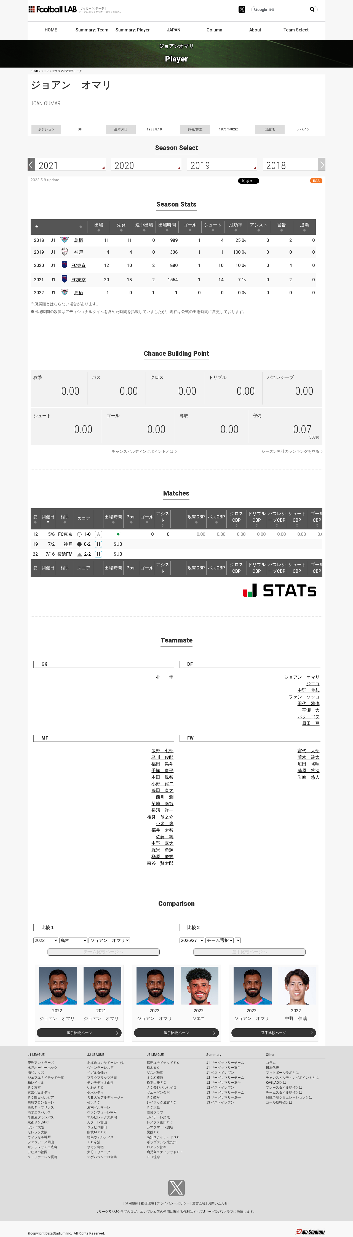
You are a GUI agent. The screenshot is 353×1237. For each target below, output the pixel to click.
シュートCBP (297, 517)
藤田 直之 (162, 790)
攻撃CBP (196, 517)
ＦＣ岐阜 (153, 1097)
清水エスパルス (39, 1112)
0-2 (87, 544)
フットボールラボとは (282, 1073)
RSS (316, 181)
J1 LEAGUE (36, 1055)
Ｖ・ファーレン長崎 (42, 1157)
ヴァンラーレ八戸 (100, 1068)
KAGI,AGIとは (276, 1083)
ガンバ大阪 (36, 1127)
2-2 (87, 554)
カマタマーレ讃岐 (160, 1127)
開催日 (48, 517)
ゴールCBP (317, 517)
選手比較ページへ (249, 951)
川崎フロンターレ (41, 1102)
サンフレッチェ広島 (42, 1147)
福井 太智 (162, 830)
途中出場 (144, 224)
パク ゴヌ (309, 716)
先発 (121, 224)
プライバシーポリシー (173, 1203)
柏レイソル (36, 1083)
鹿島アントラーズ (41, 1063)
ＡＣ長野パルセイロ (161, 1087)
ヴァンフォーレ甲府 (102, 1112)
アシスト (259, 224)
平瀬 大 (311, 710)
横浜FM (65, 554)
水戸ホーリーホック (42, 1068)
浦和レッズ (36, 1073)
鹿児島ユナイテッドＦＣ (165, 1152)
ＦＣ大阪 (153, 1107)
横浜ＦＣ (93, 1102)
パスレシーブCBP (277, 517)
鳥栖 (78, 240)
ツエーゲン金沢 (158, 1092)
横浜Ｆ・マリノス (41, 1107)
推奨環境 (147, 1203)
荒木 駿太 (309, 757)
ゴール (190, 224)
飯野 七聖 (162, 750)
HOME (51, 30)
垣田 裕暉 (309, 764)
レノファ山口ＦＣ (160, 1122)
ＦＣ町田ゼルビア (41, 1097)
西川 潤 (164, 797)
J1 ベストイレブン (220, 1073)
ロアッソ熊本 (157, 1147)
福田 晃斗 (162, 764)
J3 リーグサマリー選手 (223, 1097)
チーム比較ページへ (103, 951)
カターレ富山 (97, 1122)
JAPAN (173, 30)
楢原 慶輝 (162, 856)
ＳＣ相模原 (155, 1078)
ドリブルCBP (257, 517)
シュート (213, 224)
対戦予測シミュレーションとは (289, 1097)
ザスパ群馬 (155, 1073)
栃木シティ (95, 1092)
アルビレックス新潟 (102, 1117)
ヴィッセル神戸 (39, 1137)
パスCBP (216, 517)
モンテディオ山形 (100, 1083)
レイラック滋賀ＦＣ (161, 1102)
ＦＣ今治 (93, 1142)
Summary (213, 1055)
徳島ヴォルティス (100, 1137)
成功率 (235, 224)
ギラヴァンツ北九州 (161, 1142)
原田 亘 (311, 723)
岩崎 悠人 (309, 777)
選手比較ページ (79, 1033)
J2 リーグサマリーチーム (225, 1078)
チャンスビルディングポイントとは (142, 451)
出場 (98, 224)
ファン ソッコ (304, 697)
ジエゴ (313, 683)
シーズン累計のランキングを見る (290, 451)
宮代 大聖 (309, 750)
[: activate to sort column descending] (37, 227)
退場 (304, 224)
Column (214, 30)
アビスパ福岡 (37, 1152)
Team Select (296, 30)
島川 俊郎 (162, 757)
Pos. (131, 517)
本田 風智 (162, 777)
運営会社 (198, 1203)
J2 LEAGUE (95, 1055)
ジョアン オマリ (302, 677)
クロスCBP (236, 517)
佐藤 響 (164, 836)
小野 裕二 (162, 783)
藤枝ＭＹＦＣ (97, 1132)
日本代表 (272, 1068)
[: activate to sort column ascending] (47, 227)
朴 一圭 (164, 677)
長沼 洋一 (162, 810)
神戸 (78, 252)
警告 (281, 224)
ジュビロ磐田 (97, 1127)
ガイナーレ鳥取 (158, 1117)
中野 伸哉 (309, 690)
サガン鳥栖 (95, 1147)
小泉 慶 (164, 823)
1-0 (87, 534)
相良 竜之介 (160, 817)
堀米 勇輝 (162, 850)
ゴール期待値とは (279, 1102)
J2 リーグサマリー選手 (223, 1083)
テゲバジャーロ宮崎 (102, 1157)
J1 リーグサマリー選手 (223, 1068)
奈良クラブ (155, 1112)
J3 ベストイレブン (220, 1102)
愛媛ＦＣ (153, 1132)
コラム (271, 1063)
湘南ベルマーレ (98, 1107)
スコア (83, 518)
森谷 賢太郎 (160, 863)
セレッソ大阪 (37, 1132)
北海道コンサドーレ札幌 (105, 1063)
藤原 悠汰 (309, 770)
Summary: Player (133, 30)
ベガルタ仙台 (97, 1073)
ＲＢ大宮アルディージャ (105, 1097)
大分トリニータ (98, 1152)
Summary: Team (92, 30)
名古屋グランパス (41, 1117)
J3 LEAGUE (155, 1055)
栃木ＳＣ (153, 1068)
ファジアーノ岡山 (41, 1142)
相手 (64, 517)
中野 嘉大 (162, 843)
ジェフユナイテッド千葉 (46, 1078)
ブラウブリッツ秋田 (102, 1078)
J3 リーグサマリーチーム (225, 1092)
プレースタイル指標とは (284, 1087)
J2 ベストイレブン (220, 1087)
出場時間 (167, 224)
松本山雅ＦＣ (157, 1083)
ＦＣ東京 (34, 1087)
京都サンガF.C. (38, 1122)
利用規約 (131, 1203)
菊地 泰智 (162, 803)
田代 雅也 (309, 703)
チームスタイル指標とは (284, 1092)
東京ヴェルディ (39, 1092)
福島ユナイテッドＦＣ (163, 1063)
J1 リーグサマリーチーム (225, 1063)
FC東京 (78, 265)
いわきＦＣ (95, 1087)
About (255, 30)
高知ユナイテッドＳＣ (163, 1137)
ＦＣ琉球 (153, 1157)
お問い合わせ (218, 1203)
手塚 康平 (162, 770)
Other (270, 1055)
